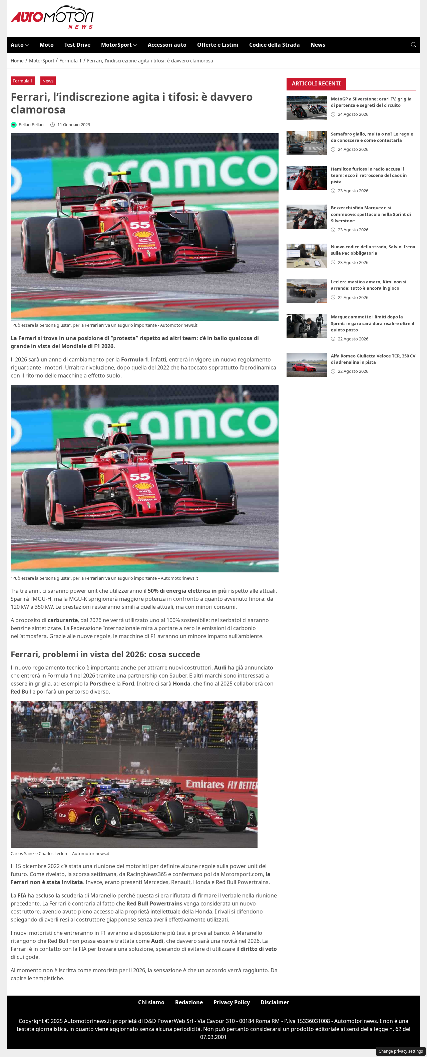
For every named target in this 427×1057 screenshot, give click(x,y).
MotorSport (116, 44)
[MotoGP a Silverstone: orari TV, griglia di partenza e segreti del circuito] (307, 108)
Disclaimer (275, 1002)
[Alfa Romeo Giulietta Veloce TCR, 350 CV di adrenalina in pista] (307, 365)
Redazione (189, 1002)
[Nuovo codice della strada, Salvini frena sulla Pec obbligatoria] (307, 256)
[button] (413, 45)
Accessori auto (167, 44)
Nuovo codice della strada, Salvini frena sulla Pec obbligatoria (373, 250)
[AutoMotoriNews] (52, 17)
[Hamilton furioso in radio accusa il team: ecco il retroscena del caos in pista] (307, 178)
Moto (47, 44)
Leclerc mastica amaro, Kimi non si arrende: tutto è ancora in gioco (368, 285)
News (318, 44)
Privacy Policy (232, 1002)
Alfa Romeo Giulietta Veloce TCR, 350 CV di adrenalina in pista (373, 359)
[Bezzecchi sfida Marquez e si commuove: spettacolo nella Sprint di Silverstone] (307, 217)
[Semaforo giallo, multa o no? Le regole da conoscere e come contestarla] (307, 143)
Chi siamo (151, 1002)
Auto (17, 44)
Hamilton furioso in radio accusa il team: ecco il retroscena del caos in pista (369, 175)
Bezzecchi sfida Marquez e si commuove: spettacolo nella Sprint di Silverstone (371, 214)
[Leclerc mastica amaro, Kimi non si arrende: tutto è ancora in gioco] (307, 291)
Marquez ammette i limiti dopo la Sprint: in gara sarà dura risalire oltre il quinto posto (372, 323)
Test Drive (77, 44)
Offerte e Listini (218, 44)
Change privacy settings (401, 1051)
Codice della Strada (274, 44)
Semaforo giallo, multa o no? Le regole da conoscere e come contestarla (372, 137)
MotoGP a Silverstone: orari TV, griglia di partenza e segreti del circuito (371, 102)
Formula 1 (23, 81)
